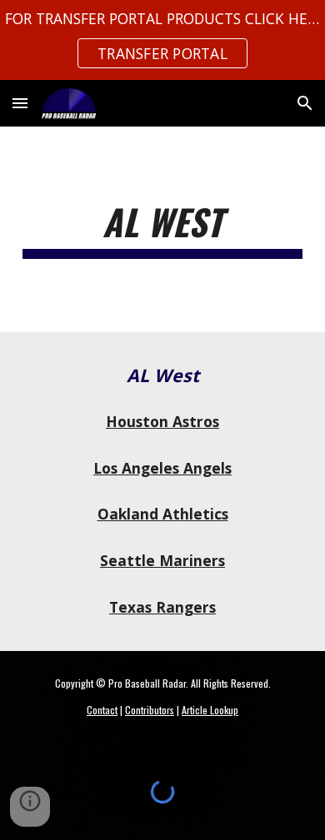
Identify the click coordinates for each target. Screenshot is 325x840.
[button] (20, 103)
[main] (162, 229)
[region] (162, 40)
